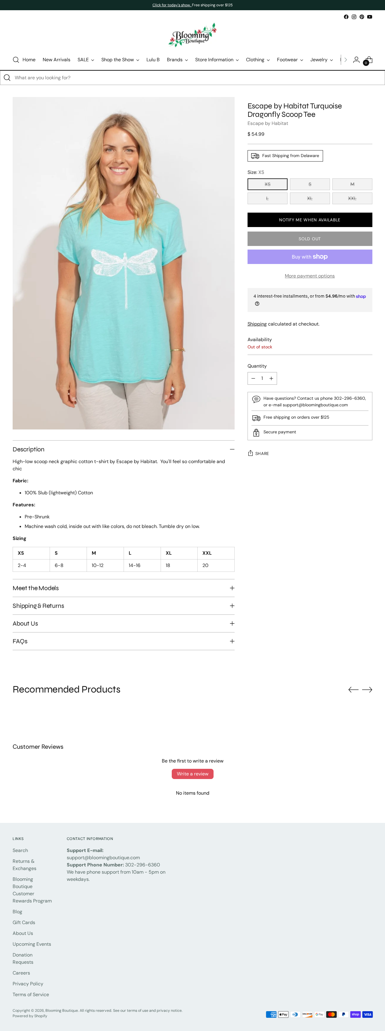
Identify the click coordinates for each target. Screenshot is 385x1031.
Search (20, 850)
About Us (23, 933)
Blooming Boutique (61, 1010)
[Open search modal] (16, 60)
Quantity (257, 366)
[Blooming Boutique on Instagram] (354, 17)
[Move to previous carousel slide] (353, 690)
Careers (21, 973)
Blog (17, 911)
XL (310, 198)
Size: (256, 172)
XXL (352, 198)
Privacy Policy (28, 984)
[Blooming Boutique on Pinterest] (362, 17)
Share (262, 453)
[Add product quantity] (271, 378)
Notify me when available (309, 220)
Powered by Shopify (30, 1016)
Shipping (257, 324)
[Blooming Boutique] (192, 35)
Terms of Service (31, 994)
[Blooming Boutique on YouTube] (369, 17)
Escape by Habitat (268, 123)
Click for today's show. (172, 5)
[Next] (345, 60)
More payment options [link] (310, 276)
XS (267, 184)
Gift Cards (24, 922)
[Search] (7, 78)
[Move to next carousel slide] (367, 689)
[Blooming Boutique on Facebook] (346, 17)
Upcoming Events (32, 944)
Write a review (192, 774)
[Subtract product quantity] (253, 378)
